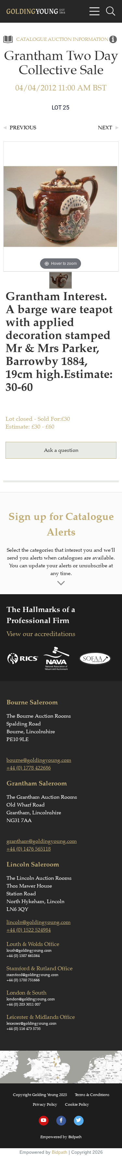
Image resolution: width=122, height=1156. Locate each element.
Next (105, 127)
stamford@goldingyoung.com (33, 974)
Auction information (78, 39)
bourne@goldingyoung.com (39, 760)
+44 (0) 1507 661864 (23, 955)
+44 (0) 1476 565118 (29, 849)
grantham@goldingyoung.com (42, 841)
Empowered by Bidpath (61, 1136)
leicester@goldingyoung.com (32, 1023)
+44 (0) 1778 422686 (29, 768)
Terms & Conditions (92, 1094)
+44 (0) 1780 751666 (23, 980)
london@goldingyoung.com (31, 999)
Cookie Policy (77, 1104)
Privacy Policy (45, 1104)
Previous (23, 127)
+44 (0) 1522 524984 (29, 930)
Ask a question (61, 450)
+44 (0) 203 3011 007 (24, 1004)
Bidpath (59, 1152)
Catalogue (31, 39)
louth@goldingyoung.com (29, 950)
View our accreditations (41, 634)
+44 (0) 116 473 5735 (24, 1028)
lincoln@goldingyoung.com (39, 922)
